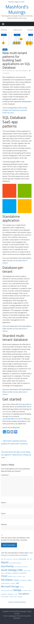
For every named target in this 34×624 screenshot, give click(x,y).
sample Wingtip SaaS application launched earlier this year (14, 110)
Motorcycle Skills (5, 590)
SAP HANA (10, 594)
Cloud (4, 575)
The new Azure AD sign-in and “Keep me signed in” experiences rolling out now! (16, 455)
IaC (17, 583)
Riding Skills (4, 594)
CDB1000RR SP (23, 573)
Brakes (2, 573)
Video (15, 596)
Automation (22, 559)
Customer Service (12, 576)
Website (4, 524)
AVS (31, 559)
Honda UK (12, 583)
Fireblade (16, 580)
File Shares (7, 579)
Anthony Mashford (23, 70)
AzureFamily (7, 566)
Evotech (20, 576)
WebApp (20, 596)
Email (3, 513)
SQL (16, 594)
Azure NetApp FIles (12, 570)
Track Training (4, 596)
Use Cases (11, 596)
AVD (28, 559)
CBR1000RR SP (15, 573)
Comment (5, 475)
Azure (5, 49)
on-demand (25, 590)
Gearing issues (23, 580)
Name (4, 503)
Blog (29, 570)
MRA (11, 590)
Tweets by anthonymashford (17, 602)
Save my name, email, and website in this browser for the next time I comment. (15, 539)
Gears (29, 580)
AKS (5, 559)
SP (13, 594)
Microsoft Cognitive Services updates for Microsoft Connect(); (14, 442)
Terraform (23, 593)
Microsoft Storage (10, 586)
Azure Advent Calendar (15, 563)
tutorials (15, 261)
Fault (23, 576)
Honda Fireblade (5, 583)
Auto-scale (15, 559)
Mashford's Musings (17, 9)
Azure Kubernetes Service (21, 566)
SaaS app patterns (25, 404)
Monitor (22, 587)
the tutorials (6, 411)
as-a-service (9, 559)
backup (25, 570)
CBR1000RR (8, 573)
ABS (2, 559)
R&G (30, 590)
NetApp (17, 590)
